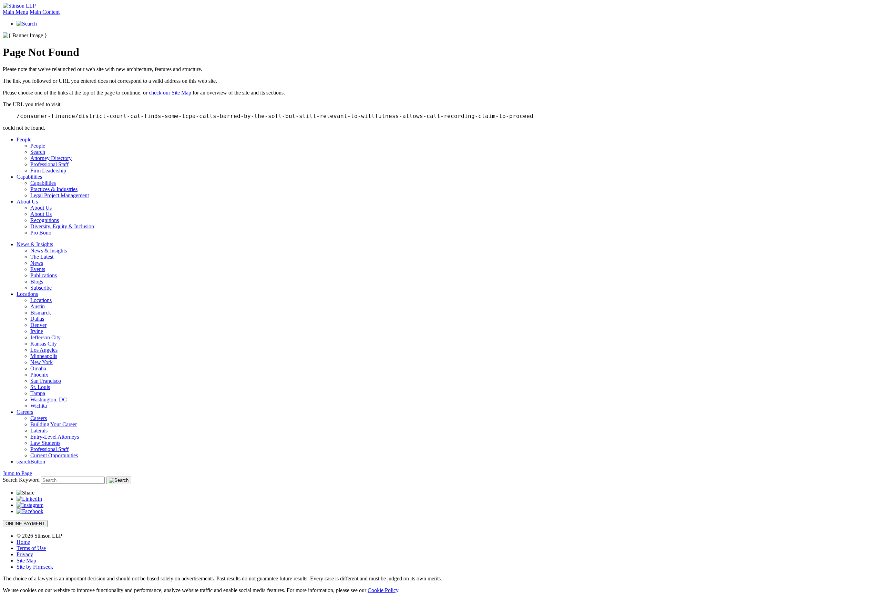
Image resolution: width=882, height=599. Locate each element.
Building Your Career (53, 424)
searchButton (31, 462)
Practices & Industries (54, 189)
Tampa (37, 393)
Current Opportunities (54, 455)
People (24, 139)
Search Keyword (21, 480)
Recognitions (44, 220)
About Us (27, 201)
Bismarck (40, 313)
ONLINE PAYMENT (25, 523)
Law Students (45, 443)
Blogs (36, 281)
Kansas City (43, 344)
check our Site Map (170, 93)
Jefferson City (45, 337)
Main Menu (15, 12)
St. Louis (40, 387)
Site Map (26, 560)
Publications (43, 275)
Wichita (38, 406)
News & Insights (35, 244)
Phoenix (39, 375)
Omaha (38, 368)
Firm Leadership (48, 170)
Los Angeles (44, 350)
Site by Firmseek (35, 567)
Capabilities (29, 177)
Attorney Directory (51, 158)
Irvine (36, 331)
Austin (37, 306)
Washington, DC (48, 399)
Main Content (45, 12)
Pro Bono (40, 233)
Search (37, 152)
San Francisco (45, 381)
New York (41, 362)
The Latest (41, 257)
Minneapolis (43, 356)
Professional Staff (49, 164)
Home (23, 542)
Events (37, 269)
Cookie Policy (383, 590)
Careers (25, 412)
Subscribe (41, 288)
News (36, 263)
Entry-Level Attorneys (54, 437)
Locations (27, 294)
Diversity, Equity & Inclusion (62, 226)
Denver (38, 325)
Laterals (39, 430)
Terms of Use (31, 548)
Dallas (37, 319)
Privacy (25, 554)
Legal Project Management (59, 195)
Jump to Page (17, 473)
